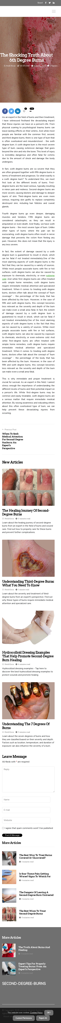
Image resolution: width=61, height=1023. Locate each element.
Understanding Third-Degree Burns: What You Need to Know (28, 583)
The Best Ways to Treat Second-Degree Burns (32, 912)
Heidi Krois (10, 66)
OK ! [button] (49, 1012)
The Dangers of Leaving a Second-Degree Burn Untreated (36, 893)
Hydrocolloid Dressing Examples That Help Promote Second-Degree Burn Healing (28, 656)
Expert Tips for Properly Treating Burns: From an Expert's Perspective (32, 966)
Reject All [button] (43, 1018)
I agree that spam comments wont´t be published (29, 828)
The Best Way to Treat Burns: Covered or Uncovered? (35, 856)
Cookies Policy (36, 1012)
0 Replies (53, 66)
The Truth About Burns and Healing (34, 948)
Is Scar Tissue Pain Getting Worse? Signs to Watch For (35, 875)
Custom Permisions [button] (24, 1018)
